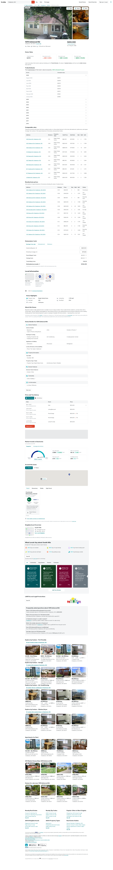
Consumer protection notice (45, 839)
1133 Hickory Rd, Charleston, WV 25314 (35, 221)
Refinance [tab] (49, 244)
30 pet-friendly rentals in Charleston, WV (36, 642)
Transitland (41, 832)
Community (33, 562)
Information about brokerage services (33, 839)
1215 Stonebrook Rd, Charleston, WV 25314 (36, 209)
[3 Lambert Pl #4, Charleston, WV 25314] (79, 649)
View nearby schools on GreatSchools (36, 518)
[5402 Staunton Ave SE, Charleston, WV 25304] (48, 672)
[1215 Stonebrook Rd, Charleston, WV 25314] (32, 790)
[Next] (87, 652)
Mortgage (46, 2)
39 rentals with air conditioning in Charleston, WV (38, 687)
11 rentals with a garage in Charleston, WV (36, 665)
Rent (41, 2)
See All (28, 556)
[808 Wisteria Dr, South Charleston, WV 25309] (32, 768)
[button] (33, 2)
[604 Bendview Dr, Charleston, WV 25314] (79, 695)
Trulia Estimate (31, 69)
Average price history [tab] (38, 446)
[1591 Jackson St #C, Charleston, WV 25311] (79, 744)
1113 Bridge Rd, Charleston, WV (33, 152)
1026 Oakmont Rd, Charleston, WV (34, 147)
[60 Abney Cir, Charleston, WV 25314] (79, 790)
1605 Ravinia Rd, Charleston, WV (33, 164)
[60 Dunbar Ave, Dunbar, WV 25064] (64, 768)
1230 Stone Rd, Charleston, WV (33, 139)
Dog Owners (41, 562)
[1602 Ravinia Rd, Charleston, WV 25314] (63, 672)
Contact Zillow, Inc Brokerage (31, 842)
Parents (49, 562)
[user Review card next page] (88, 576)
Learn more (74, 521)
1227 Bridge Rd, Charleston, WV (33, 160)
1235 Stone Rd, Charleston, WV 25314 (35, 217)
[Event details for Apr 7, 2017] (86, 405)
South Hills (38, 43)
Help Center (51, 858)
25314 (48, 5)
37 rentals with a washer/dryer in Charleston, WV (38, 712)
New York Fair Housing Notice (30, 838)
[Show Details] (86, 75)
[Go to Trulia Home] (4, 2)
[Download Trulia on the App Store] (33, 845)
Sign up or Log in (103, 2)
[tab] (29, 398)
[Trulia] (26, 845)
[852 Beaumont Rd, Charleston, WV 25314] (48, 790)
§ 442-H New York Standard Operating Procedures (33, 837)
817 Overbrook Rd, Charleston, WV (34, 169)
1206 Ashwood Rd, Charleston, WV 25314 (36, 197)
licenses (59, 835)
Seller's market (38, 459)
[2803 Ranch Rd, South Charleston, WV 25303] (48, 768)
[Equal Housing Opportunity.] (40, 858)
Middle (41, 488)
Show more (29, 426)
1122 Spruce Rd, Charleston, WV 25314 (35, 213)
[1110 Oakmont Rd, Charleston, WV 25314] (64, 790)
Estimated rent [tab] (41, 244)
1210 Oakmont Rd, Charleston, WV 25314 (35, 193)
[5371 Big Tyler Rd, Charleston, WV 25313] (48, 649)
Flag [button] (37, 584)
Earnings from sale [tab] (31, 244)
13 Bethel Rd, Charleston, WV (33, 177)
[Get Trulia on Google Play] (42, 845)
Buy (37, 2)
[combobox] (21, 2)
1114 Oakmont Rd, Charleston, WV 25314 (35, 234)
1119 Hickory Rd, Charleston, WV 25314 (35, 230)
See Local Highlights (40, 533)
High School (49, 488)
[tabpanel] (56, 257)
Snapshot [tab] (28, 446)
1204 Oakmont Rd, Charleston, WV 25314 (36, 190)
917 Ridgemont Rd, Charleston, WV (34, 173)
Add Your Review (56, 590)
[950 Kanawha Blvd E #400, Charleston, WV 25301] (79, 672)
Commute (56, 562)
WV (38, 5)
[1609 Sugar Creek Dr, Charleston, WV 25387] (79, 768)
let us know (66, 855)
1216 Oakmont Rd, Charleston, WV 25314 (35, 206)
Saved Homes (82, 2)
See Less (29, 390)
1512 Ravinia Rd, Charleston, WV (33, 156)
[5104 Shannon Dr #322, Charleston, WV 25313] (63, 695)
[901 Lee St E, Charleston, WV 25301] (63, 649)
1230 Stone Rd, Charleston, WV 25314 (35, 226)
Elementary (35, 488)
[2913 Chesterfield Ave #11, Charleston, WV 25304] (32, 695)
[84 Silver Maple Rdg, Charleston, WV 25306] (32, 649)
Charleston (43, 5)
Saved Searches (93, 2)
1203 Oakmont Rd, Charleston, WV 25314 (36, 202)
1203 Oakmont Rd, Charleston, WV (34, 143)
